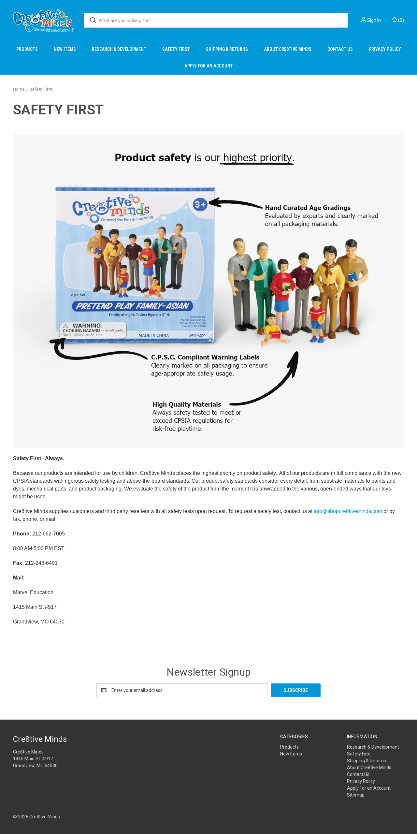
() (400, 20)
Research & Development (119, 49)
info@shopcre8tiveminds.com (348, 511)
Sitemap (356, 794)
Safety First (176, 49)
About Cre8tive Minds (287, 49)
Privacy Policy (385, 49)
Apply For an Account (208, 65)
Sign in (374, 20)
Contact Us (340, 49)
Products (27, 49)
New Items (65, 49)
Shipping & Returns (227, 49)
